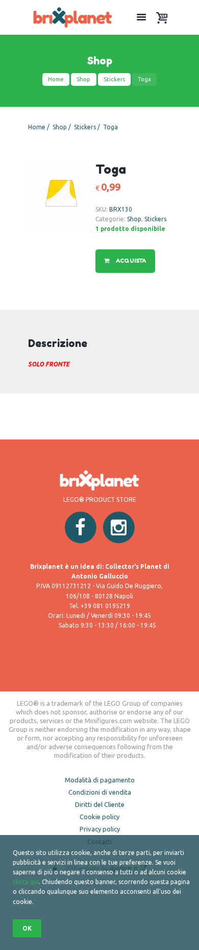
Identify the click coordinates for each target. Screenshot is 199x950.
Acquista (130, 260)
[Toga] (61, 196)
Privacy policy (100, 828)
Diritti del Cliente (100, 804)
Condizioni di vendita (99, 792)
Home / (39, 127)
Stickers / (88, 127)
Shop (83, 79)
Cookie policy (99, 816)
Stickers (114, 79)
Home (56, 79)
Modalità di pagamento (100, 779)
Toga (110, 127)
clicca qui (26, 881)
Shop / (62, 127)
